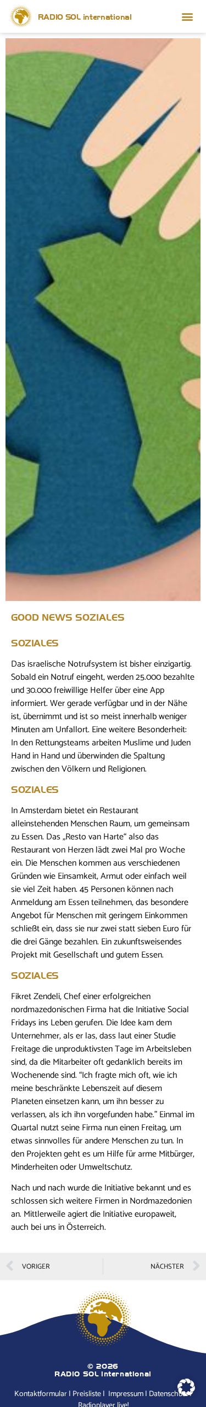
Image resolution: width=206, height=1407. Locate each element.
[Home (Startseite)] (21, 16)
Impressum (125, 1394)
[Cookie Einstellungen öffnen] (186, 1393)
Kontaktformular (40, 1394)
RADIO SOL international (85, 16)
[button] (188, 17)
